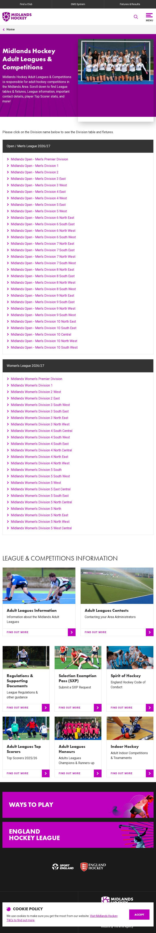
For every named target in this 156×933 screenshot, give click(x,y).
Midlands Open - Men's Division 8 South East (43, 276)
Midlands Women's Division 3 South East (40, 411)
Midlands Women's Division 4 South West (40, 437)
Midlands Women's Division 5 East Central (40, 489)
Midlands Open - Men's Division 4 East (38, 192)
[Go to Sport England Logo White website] (63, 867)
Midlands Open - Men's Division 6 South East (43, 224)
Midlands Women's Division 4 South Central (41, 431)
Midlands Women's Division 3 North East (39, 418)
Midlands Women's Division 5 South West (40, 476)
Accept (139, 914)
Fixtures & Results (130, 4)
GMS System (78, 4)
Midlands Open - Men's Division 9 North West (43, 308)
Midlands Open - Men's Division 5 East (38, 205)
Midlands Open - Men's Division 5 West (39, 211)
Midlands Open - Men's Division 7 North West (43, 257)
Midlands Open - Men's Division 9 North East (42, 295)
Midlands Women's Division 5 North (36, 509)
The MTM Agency (123, 926)
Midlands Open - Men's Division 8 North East (42, 270)
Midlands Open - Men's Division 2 (34, 172)
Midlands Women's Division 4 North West (40, 463)
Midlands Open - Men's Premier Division (39, 159)
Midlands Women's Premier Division (36, 379)
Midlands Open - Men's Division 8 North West (43, 283)
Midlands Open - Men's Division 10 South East (43, 328)
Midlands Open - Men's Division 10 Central (41, 334)
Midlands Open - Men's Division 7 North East (42, 244)
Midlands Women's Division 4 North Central (41, 450)
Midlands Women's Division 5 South (36, 470)
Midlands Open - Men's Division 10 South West (44, 347)
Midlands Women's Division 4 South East (40, 444)
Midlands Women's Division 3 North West (40, 424)
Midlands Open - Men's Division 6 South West (43, 237)
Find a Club (26, 4)
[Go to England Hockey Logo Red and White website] (93, 867)
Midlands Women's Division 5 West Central (41, 528)
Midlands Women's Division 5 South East (40, 496)
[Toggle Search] (136, 17)
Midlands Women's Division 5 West (36, 483)
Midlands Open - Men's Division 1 (34, 166)
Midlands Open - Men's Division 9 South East (43, 302)
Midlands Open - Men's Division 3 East (38, 179)
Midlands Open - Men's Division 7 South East (43, 250)
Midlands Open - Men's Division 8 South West (43, 289)
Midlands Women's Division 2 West (36, 392)
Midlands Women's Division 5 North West (40, 522)
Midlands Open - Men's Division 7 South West (43, 263)
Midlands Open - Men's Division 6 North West (43, 231)
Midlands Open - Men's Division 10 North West (44, 341)
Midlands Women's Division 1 (32, 385)
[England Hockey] (16, 16)
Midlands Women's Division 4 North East (39, 457)
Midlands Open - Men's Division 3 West (39, 185)
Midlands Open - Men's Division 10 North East (43, 321)
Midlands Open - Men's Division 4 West (39, 198)
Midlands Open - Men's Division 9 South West (43, 315)
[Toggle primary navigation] (149, 17)
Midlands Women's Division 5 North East (39, 515)
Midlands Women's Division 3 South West (40, 405)
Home (10, 29)
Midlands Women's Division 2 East (35, 398)
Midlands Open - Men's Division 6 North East (42, 218)
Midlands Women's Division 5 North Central (41, 502)
